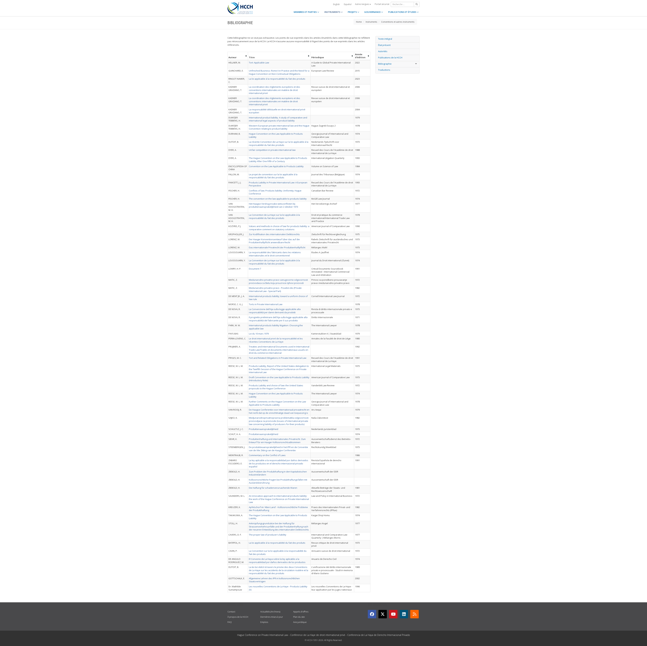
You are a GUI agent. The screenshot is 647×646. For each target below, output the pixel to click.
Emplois (264, 622)
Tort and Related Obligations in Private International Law (277, 357)
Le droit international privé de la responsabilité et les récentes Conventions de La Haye (276, 340)
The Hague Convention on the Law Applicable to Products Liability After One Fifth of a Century (278, 160)
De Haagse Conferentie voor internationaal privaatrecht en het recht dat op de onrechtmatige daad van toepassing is (279, 411)
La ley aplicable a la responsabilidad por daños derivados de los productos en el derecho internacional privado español (278, 463)
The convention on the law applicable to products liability (278, 198)
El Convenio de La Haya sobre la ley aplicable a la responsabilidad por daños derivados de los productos (277, 560)
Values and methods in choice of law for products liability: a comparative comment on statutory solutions (279, 228)
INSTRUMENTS (332, 11)
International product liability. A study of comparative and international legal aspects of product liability (278, 119)
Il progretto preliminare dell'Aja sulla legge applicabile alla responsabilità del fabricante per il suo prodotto (278, 319)
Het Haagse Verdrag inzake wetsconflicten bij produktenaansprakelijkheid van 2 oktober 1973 (273, 205)
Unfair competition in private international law (272, 149)
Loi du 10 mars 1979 (259, 333)
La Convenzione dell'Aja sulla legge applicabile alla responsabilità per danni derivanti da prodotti (275, 311)
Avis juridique (300, 622)
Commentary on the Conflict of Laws (267, 455)
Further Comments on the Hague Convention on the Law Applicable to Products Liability (277, 403)
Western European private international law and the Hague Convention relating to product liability (279, 127)
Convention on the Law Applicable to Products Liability (276, 166)
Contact (231, 611)
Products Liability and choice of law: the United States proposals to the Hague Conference (276, 387)
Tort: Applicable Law (259, 62)
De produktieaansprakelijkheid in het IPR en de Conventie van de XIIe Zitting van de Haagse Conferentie (278, 449)
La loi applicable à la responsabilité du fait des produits (277, 78)
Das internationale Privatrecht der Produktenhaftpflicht (277, 247)
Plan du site (299, 616)
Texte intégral (385, 38)
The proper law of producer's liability (267, 534)
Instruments (371, 21)
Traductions (384, 69)
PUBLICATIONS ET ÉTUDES (402, 11)
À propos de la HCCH (237, 616)
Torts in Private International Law (265, 304)
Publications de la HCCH (390, 57)
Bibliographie (385, 63)
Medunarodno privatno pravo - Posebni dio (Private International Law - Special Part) (275, 289)
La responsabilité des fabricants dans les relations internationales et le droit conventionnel (275, 254)
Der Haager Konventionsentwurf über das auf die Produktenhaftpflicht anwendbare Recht (274, 241)
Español (347, 4)
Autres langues (362, 4)
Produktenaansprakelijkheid (263, 429)
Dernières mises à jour (271, 616)
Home (359, 21)
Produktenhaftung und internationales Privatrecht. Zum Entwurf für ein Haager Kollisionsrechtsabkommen (277, 441)
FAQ (229, 622)
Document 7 (255, 268)
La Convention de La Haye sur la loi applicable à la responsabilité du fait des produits (274, 216)
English (336, 4)
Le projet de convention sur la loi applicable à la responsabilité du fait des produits (273, 176)
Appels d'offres (300, 611)
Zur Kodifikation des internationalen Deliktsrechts (274, 234)
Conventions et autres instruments (397, 21)
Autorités (382, 51)
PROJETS (352, 11)
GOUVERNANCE (372, 11)
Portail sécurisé (382, 4)
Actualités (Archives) (270, 611)
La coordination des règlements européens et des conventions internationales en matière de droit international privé (274, 90)
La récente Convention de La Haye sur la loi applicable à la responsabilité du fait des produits (278, 143)
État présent (384, 45)
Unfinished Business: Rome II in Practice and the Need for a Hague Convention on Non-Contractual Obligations (279, 72)
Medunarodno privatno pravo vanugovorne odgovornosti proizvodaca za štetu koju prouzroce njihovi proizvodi (278, 281)
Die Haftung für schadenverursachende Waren (273, 487)
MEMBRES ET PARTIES (305, 11)
